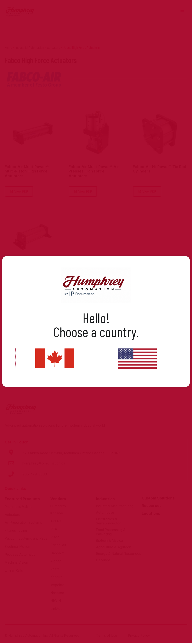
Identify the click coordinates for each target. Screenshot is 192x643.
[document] (96, 321)
